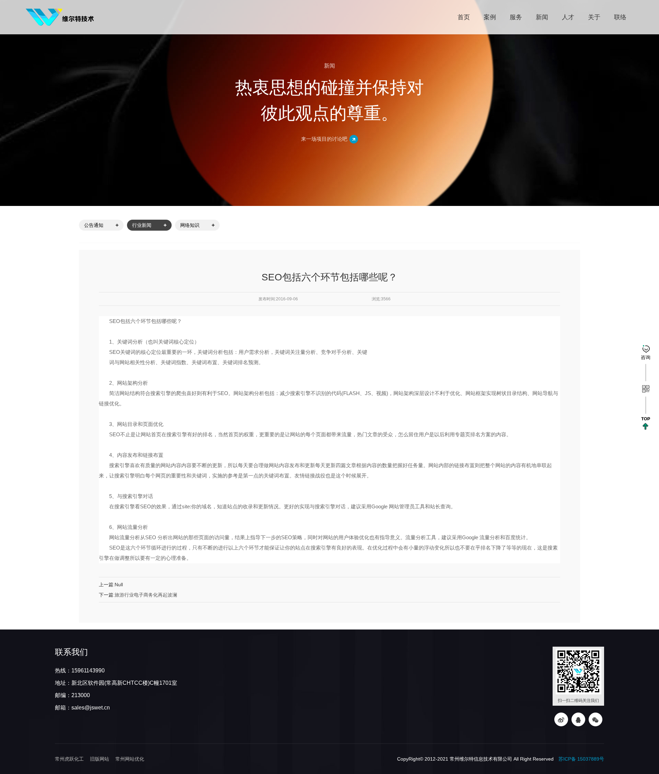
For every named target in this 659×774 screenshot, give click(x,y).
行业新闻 (141, 225)
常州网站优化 (129, 759)
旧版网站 (99, 759)
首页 (464, 17)
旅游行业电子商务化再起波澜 (146, 595)
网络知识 (189, 225)
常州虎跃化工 (69, 759)
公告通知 (93, 225)
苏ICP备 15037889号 (581, 759)
